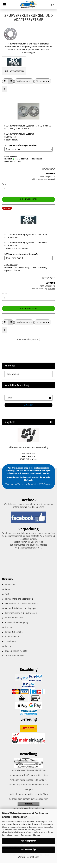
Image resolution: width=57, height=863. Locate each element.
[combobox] (24, 81)
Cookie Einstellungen (15, 656)
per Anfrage (19, 473)
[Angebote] (51, 422)
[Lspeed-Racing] (28, 4)
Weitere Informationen (28, 857)
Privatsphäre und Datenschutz (19, 599)
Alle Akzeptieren (28, 841)
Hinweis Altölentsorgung (16, 622)
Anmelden (28, 405)
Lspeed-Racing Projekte (16, 651)
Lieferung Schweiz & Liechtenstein (21, 613)
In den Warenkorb (29, 199)
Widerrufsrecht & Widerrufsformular (21, 603)
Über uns (9, 627)
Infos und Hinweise (14, 618)
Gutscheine (10, 641)
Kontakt (8, 589)
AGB (7, 594)
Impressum (10, 584)
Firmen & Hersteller (14, 632)
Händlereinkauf (12, 637)
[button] (5, 81)
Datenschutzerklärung (30, 835)
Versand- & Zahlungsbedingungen (21, 608)
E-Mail (32, 473)
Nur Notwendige (28, 849)
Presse (8, 646)
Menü (4, 4)
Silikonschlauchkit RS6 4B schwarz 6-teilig (28, 447)
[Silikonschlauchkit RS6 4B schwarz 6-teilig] (28, 435)
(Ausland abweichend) (33, 159)
